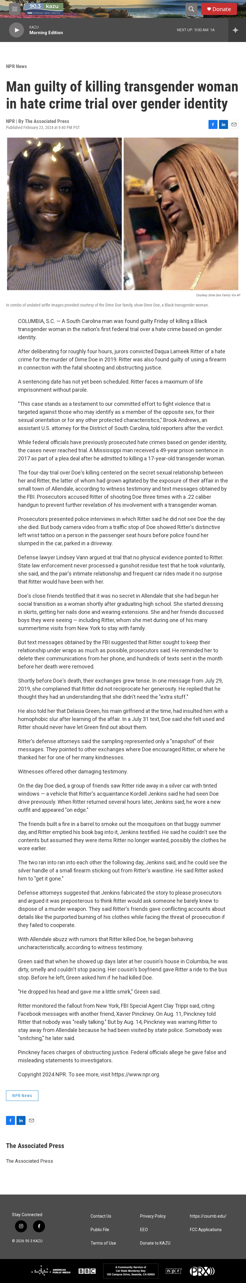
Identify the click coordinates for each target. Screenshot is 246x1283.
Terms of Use (103, 1243)
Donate (221, 9)
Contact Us (101, 1216)
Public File (100, 1230)
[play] (16, 30)
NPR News (16, 66)
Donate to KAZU (155, 1243)
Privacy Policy (153, 1216)
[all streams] (237, 30)
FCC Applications (206, 1230)
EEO (144, 1230)
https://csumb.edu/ (208, 1216)
